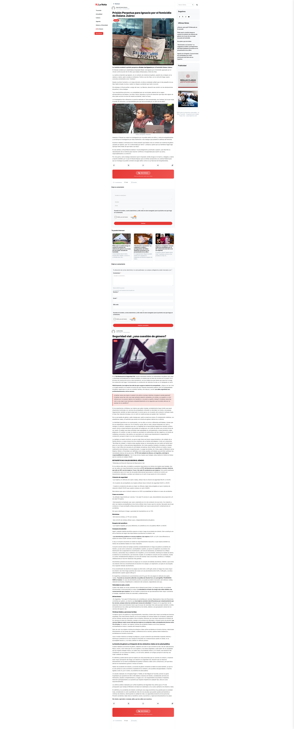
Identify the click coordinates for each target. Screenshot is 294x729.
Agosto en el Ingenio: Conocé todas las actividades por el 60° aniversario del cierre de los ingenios (164, 248)
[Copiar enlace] (172, 165)
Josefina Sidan (119, 330)
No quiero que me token (184, 41)
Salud (115, 340)
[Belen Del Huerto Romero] (113, 8)
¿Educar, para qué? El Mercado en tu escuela (187, 28)
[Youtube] (188, 16)
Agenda (98, 21)
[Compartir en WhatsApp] (143, 165)
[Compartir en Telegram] (157, 165)
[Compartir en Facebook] (113, 165)
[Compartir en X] (128, 165)
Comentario (117, 273)
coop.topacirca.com (191, 115)
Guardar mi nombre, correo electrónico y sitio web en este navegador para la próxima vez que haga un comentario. (143, 211)
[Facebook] (179, 16)
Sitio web (115, 304)
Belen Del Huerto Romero (121, 7)
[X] (182, 16)
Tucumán (98, 10)
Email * (115, 298)
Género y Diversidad (102, 25)
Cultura (98, 18)
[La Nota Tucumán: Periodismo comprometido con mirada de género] (101, 4)
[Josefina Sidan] (113, 332)
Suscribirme (99, 33)
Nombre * (116, 292)
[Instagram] (185, 16)
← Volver (116, 4)
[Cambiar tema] (197, 4)
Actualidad (99, 14)
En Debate (100, 29)
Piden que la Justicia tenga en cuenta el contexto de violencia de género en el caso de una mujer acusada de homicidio (121, 249)
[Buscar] (193, 5)
